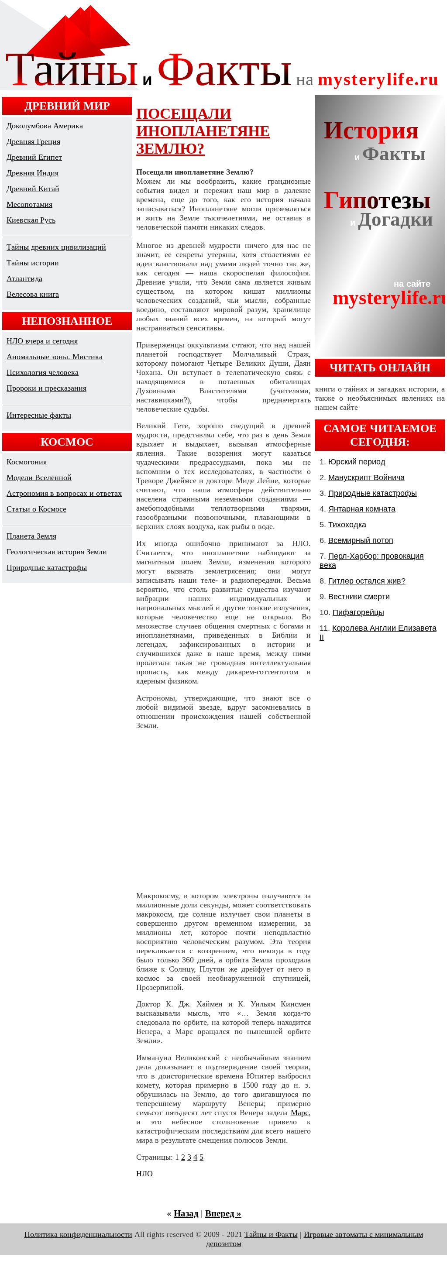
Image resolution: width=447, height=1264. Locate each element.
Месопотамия (29, 204)
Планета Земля (31, 536)
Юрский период (356, 461)
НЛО (144, 1173)
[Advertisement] (223, 810)
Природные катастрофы (47, 567)
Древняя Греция (33, 141)
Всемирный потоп (360, 540)
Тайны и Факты (271, 1234)
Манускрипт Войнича (366, 477)
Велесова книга (33, 294)
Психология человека (43, 372)
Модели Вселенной (39, 477)
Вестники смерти (359, 596)
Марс (300, 1112)
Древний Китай (33, 188)
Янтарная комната (361, 509)
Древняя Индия (32, 172)
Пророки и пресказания (46, 388)
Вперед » (223, 1213)
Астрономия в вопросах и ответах (64, 493)
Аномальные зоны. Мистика (55, 356)
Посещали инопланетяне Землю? (203, 131)
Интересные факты (39, 415)
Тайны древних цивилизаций (56, 247)
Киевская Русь (31, 220)
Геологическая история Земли (57, 551)
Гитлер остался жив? (367, 581)
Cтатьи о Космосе (36, 509)
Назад (186, 1213)
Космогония (27, 461)
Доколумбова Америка (45, 125)
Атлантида (24, 278)
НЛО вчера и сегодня (42, 341)
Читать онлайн (380, 367)
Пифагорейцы (358, 612)
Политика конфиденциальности (78, 1234)
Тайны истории (33, 262)
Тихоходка (347, 524)
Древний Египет (34, 157)
